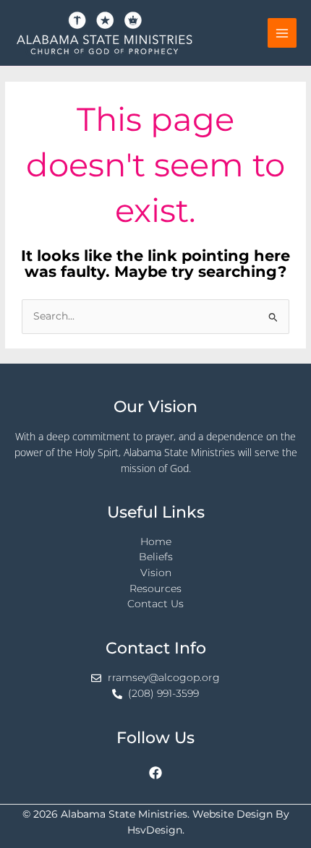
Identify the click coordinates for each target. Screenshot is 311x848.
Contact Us (155, 603)
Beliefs (156, 556)
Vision (155, 572)
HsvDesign (154, 830)
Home (155, 541)
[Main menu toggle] (282, 33)
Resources (155, 588)
